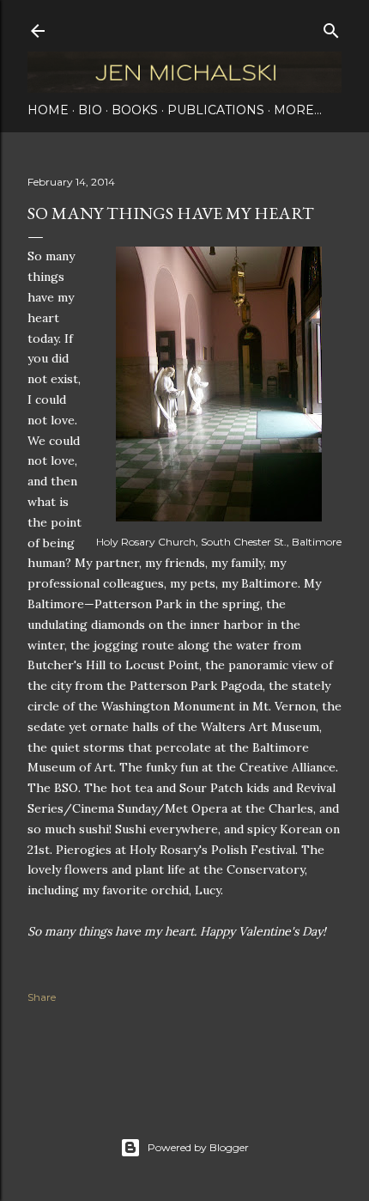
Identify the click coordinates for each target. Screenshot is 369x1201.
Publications (215, 110)
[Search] (331, 27)
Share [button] (41, 997)
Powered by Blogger (198, 1147)
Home (48, 110)
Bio (90, 110)
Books (135, 110)
